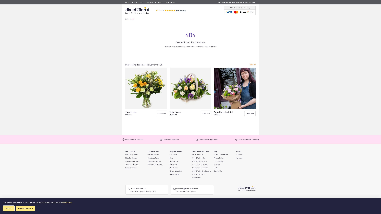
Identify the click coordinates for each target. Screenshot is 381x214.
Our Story (173, 155)
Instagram (239, 158)
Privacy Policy (219, 158)
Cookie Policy (219, 161)
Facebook (239, 155)
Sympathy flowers (132, 164)
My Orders (158, 2)
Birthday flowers (131, 158)
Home (127, 2)
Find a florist (174, 161)
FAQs (216, 168)
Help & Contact (170, 2)
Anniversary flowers (132, 161)
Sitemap (217, 164)
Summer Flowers (153, 155)
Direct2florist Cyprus (199, 161)
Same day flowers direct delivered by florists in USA (237, 2)
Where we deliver (176, 171)
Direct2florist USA (198, 174)
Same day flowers (131, 155)
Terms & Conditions (221, 155)
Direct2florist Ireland (199, 158)
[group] (146, 92)
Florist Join (149, 2)
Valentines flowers (154, 161)
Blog (171, 158)
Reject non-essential (25, 208)
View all (253, 65)
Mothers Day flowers (155, 164)
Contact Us (218, 171)
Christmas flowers (154, 158)
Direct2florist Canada (199, 164)
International (196, 177)
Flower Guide (174, 174)
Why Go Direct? (137, 2)
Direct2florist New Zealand (201, 171)
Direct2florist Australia (200, 168)
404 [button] (133, 19)
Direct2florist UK (197, 155)
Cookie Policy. (67, 202)
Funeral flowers (130, 168)
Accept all (8, 208)
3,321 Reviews (181, 10)
